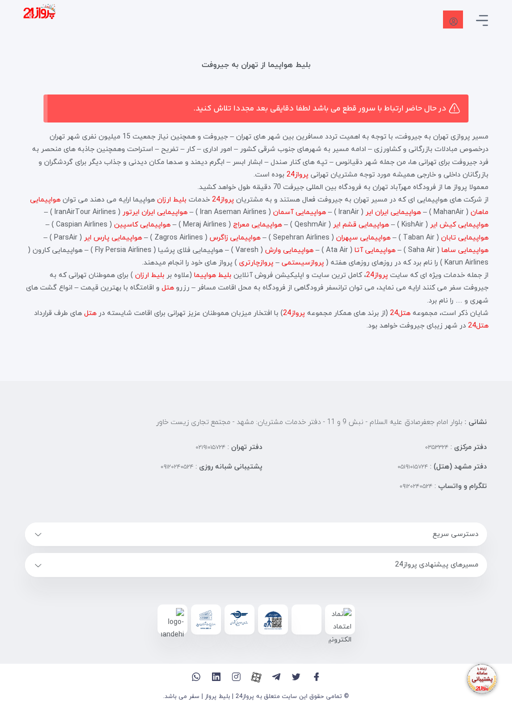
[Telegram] (276, 676)
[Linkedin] (216, 676)
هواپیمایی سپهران (363, 237)
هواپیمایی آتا (375, 250)
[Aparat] (256, 676)
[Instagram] (236, 676)
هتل (168, 287)
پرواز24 (297, 175)
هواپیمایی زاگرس (235, 237)
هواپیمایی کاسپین (142, 225)
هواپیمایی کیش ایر (459, 225)
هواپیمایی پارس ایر (113, 237)
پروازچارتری (256, 263)
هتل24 (400, 313)
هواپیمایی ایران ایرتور (155, 212)
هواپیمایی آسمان (299, 212)
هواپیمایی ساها (465, 250)
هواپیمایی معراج (257, 225)
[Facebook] (316, 676)
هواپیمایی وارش (289, 250)
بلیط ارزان (171, 199)
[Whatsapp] (196, 676)
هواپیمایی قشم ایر (361, 225)
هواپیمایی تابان (464, 237)
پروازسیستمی (303, 263)
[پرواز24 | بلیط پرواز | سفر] (40, 11)
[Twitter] (296, 676)
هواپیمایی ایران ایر (393, 212)
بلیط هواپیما (213, 275)
